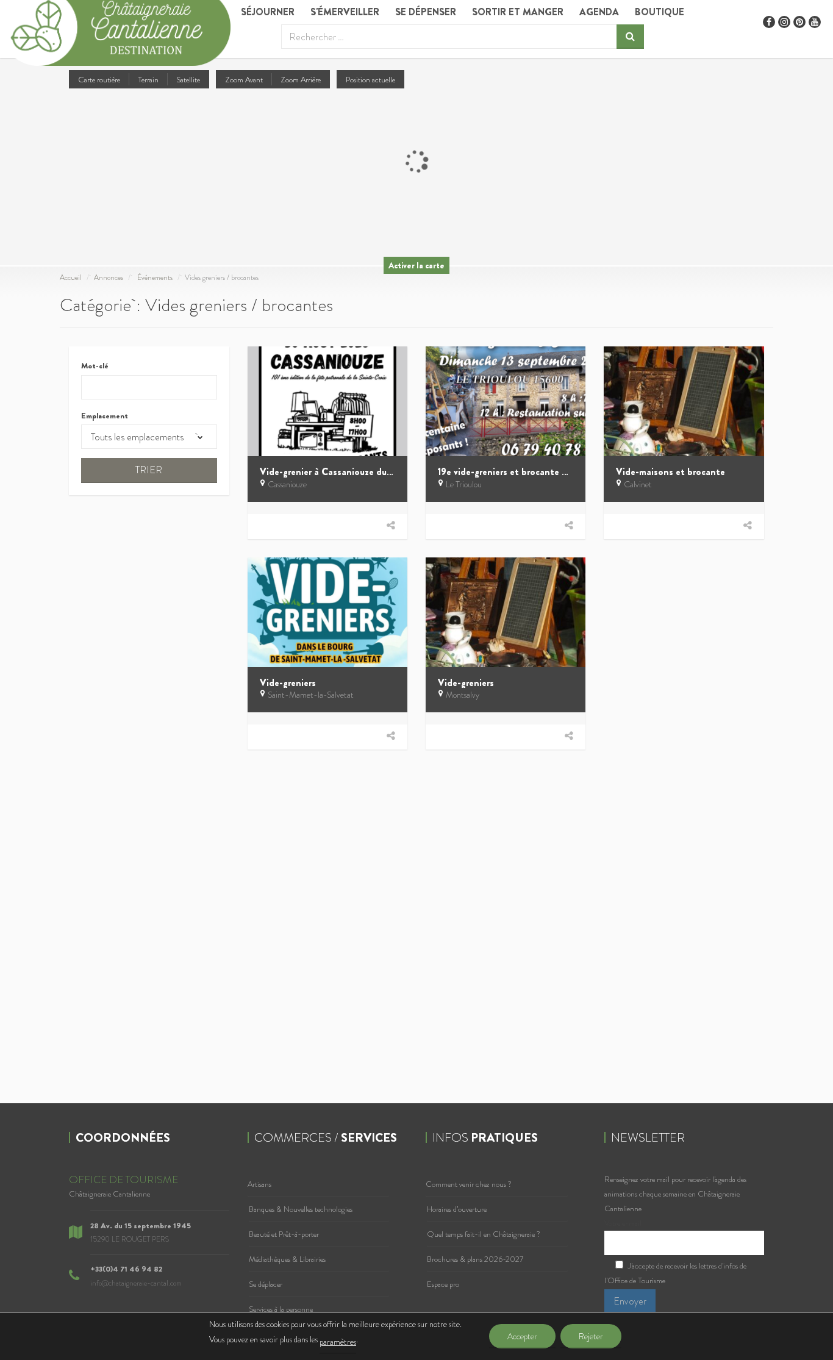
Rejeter (591, 1336)
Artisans (259, 1184)
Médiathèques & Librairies (287, 1259)
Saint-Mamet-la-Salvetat (311, 695)
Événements (155, 277)
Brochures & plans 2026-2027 (475, 1259)
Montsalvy (462, 695)
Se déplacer (265, 1284)
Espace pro (443, 1284)
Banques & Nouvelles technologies (300, 1209)
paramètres (338, 1342)
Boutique (659, 12)
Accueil (71, 277)
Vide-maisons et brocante (670, 472)
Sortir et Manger (517, 12)
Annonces (108, 277)
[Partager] (391, 525)
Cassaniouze (287, 484)
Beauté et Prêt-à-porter (284, 1234)
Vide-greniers (288, 683)
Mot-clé (95, 365)
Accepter (522, 1336)
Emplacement (104, 415)
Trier (148, 470)
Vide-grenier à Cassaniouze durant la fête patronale (369, 472)
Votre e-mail (623, 1223)
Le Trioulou (464, 484)
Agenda (599, 12)
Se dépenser (425, 12)
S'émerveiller (344, 12)
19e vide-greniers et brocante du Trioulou (523, 472)
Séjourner (268, 12)
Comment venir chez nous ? (469, 1184)
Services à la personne (281, 1309)
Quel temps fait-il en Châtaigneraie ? (483, 1234)
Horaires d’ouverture (457, 1209)
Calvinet (638, 484)
